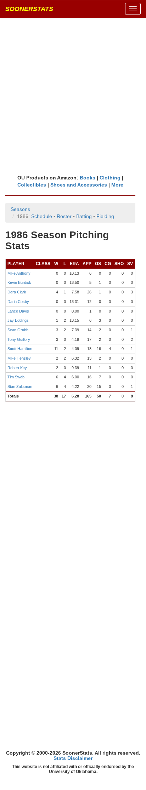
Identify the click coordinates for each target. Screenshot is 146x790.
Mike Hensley (19, 358)
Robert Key (17, 368)
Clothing (110, 178)
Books (87, 178)
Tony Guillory (18, 339)
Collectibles (31, 185)
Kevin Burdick (19, 282)
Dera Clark (16, 292)
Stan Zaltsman (19, 386)
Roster (64, 216)
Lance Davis (18, 311)
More (117, 185)
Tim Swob (15, 377)
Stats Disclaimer (73, 758)
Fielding (105, 216)
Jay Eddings (18, 320)
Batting (84, 216)
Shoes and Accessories (78, 185)
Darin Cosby (18, 301)
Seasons (20, 209)
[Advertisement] (73, 96)
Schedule (41, 216)
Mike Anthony (18, 273)
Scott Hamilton (19, 349)
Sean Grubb (17, 330)
